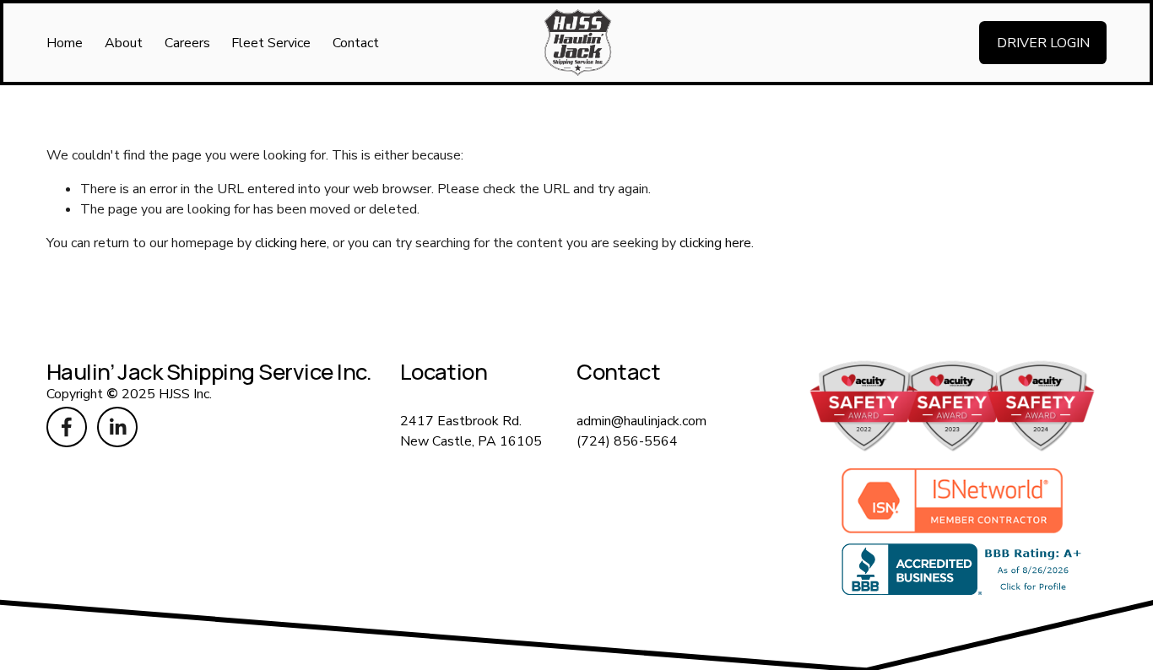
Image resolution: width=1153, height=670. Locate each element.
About (124, 43)
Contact (356, 43)
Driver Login (1043, 43)
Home (64, 43)
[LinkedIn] (117, 427)
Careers (187, 43)
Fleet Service (271, 43)
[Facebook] (66, 427)
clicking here (291, 243)
